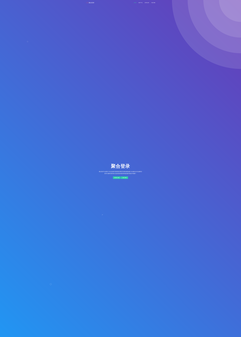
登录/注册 (117, 177)
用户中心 (141, 2)
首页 (135, 2)
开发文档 (147, 2)
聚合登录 (91, 2)
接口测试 (153, 2)
